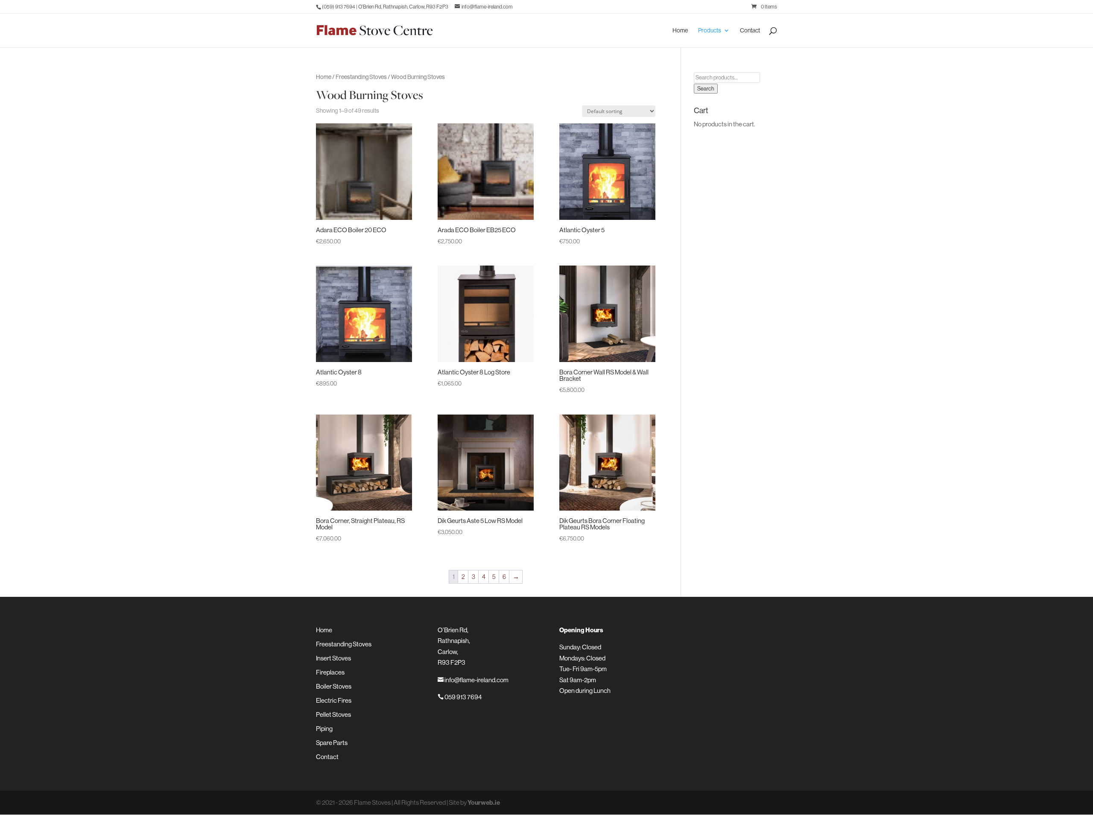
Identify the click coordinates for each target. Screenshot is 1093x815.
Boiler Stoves (333, 686)
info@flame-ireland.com (473, 680)
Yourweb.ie (484, 802)
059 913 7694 (460, 697)
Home (680, 30)
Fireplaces (330, 672)
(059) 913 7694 (338, 6)
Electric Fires (333, 700)
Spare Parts (332, 743)
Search (705, 88)
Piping (324, 728)
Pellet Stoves (333, 714)
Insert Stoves (333, 658)
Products (709, 30)
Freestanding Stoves (361, 77)
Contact (750, 30)
